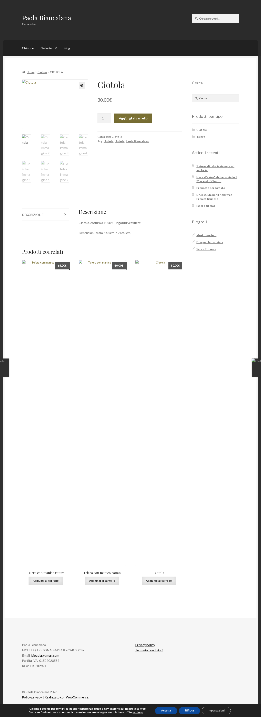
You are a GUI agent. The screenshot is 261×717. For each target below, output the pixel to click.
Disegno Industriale (209, 242)
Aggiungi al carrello (133, 118)
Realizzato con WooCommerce (66, 697)
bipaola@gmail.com (45, 655)
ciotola (108, 141)
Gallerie (46, 48)
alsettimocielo (206, 235)
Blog (66, 48)
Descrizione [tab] (32, 214)
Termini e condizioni (149, 650)
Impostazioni (216, 711)
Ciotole (42, 72)
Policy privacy (32, 697)
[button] (82, 85)
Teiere (200, 136)
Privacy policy (145, 645)
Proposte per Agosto (210, 188)
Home (30, 72)
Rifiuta (189, 711)
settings (138, 712)
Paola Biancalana (46, 17)
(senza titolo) (205, 205)
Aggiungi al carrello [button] (46, 580)
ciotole (119, 141)
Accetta (166, 711)
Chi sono (28, 48)
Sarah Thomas (206, 249)
